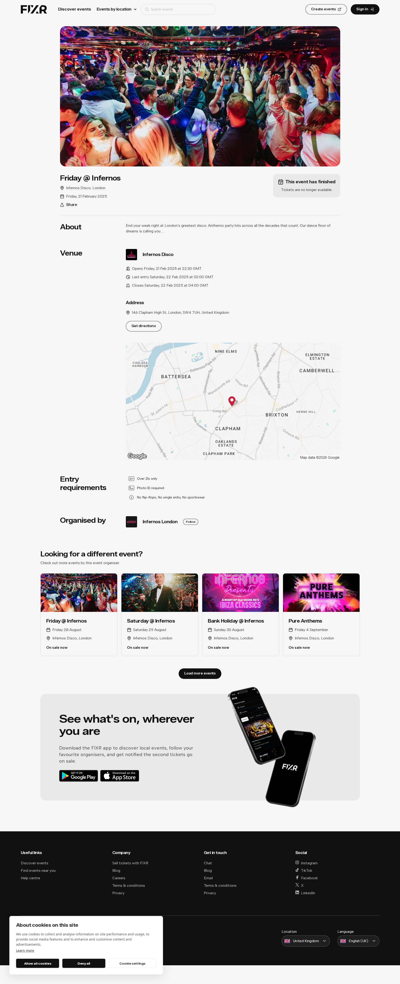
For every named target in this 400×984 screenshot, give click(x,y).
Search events (162, 9)
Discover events (74, 9)
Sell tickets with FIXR (130, 863)
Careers (118, 878)
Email (208, 878)
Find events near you (38, 870)
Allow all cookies (37, 963)
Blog (116, 870)
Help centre (30, 878)
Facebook (309, 878)
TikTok (306, 870)
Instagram (309, 863)
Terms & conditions (128, 885)
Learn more (25, 950)
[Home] (34, 9)
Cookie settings (132, 963)
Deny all (84, 963)
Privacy (118, 893)
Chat (208, 863)
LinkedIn (308, 893)
